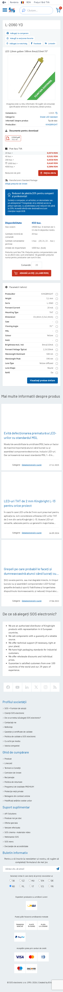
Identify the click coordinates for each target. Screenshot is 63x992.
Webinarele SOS (12, 837)
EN (42, 880)
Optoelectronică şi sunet (32, 465)
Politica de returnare (13, 782)
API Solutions (10, 813)
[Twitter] (36, 687)
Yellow (50, 335)
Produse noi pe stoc (13, 818)
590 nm (49, 358)
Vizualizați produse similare (42, 380)
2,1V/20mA (48, 349)
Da (52, 372)
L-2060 (50, 303)
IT (32, 886)
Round (50, 368)
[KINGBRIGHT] (7, 465)
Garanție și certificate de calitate (18, 731)
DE (52, 880)
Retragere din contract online (17, 796)
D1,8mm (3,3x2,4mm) (43, 317)
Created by (43, 982)
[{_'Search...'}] (23, 10)
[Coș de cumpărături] (58, 10)
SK (13, 880)
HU (32, 880)
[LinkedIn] (26, 687)
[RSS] (54, 687)
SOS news (9, 841)
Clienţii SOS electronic (14, 713)
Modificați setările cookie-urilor (18, 800)
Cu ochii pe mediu (12, 741)
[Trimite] (57, 868)
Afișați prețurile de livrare (16, 183)
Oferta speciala (11, 823)
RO (13, 886)
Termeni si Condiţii (13, 768)
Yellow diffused (46, 363)
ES (42, 886)
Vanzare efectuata (12, 827)
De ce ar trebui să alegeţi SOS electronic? (23, 717)
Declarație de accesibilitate (16, 846)
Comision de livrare (13, 772)
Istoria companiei (12, 745)
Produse (8, 758)
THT (51, 312)
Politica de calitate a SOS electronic (20, 736)
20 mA (50, 307)
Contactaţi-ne (10, 722)
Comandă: (26, 265)
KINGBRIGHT (52, 124)
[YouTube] (17, 687)
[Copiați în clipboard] (56, 113)
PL (22, 886)
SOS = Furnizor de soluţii (15, 708)
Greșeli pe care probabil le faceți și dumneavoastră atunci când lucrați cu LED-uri (30, 573)
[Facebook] (8, 687)
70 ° (51, 326)
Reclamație (9, 777)
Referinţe (9, 727)
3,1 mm (49, 298)
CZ (23, 880)
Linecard (8, 763)
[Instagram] (45, 687)
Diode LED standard (49, 117)
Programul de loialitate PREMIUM (19, 786)
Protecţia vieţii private (14, 791)
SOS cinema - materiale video (17, 832)
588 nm (49, 354)
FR (51, 886)
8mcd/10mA (47, 344)
